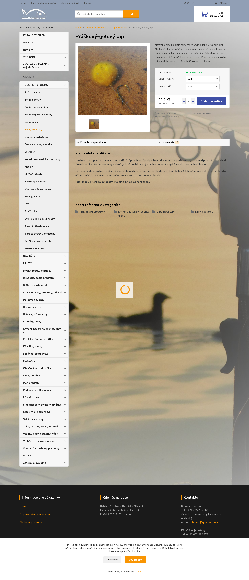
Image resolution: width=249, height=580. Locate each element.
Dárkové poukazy (33, 300)
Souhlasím (135, 560)
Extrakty (30, 151)
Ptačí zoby (31, 211)
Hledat (131, 14)
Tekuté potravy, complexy (40, 233)
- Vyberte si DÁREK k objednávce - (36, 66)
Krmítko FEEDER (34, 248)
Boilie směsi (31, 122)
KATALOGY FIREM (34, 35)
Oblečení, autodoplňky (37, 368)
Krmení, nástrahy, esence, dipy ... (42, 330)
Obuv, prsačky (31, 375)
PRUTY (27, 263)
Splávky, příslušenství (36, 412)
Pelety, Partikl (33, 196)
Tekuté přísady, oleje (37, 226)
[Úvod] (45, 14)
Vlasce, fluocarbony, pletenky (41, 448)
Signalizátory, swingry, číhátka (42, 404)
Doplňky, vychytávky (36, 137)
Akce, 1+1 (29, 42)
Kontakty (88, 3)
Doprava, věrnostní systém (43, 3)
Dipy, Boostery (33, 129)
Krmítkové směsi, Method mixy (42, 159)
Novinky (28, 50)
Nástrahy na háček (35, 181)
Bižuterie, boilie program (38, 278)
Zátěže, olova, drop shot (39, 241)
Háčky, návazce (32, 307)
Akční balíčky (32, 92)
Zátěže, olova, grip (34, 463)
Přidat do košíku (211, 101)
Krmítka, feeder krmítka (38, 339)
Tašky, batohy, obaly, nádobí (40, 426)
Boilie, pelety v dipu (36, 107)
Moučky (29, 166)
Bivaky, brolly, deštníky (37, 270)
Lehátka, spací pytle (35, 353)
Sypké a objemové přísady (40, 218)
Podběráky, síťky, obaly (37, 390)
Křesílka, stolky (32, 346)
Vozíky (27, 455)
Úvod (78, 27)
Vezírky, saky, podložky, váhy (40, 434)
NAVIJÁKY (29, 256)
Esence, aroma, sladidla (38, 144)
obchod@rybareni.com (204, 522)
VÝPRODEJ (29, 57)
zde (139, 571)
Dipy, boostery (204, 211)
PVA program (31, 383)
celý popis (206, 61)
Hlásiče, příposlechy (35, 314)
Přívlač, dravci (31, 397)
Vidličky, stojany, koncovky (39, 441)
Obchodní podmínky (71, 3)
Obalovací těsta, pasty (38, 189)
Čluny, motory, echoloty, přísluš (42, 292)
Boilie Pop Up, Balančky (38, 114)
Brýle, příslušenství (35, 285)
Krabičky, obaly (32, 321)
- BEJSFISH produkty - (36, 85)
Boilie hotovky (33, 99)
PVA (27, 204)
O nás (24, 3)
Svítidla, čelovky (33, 419)
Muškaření (29, 361)
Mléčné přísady (33, 174)
